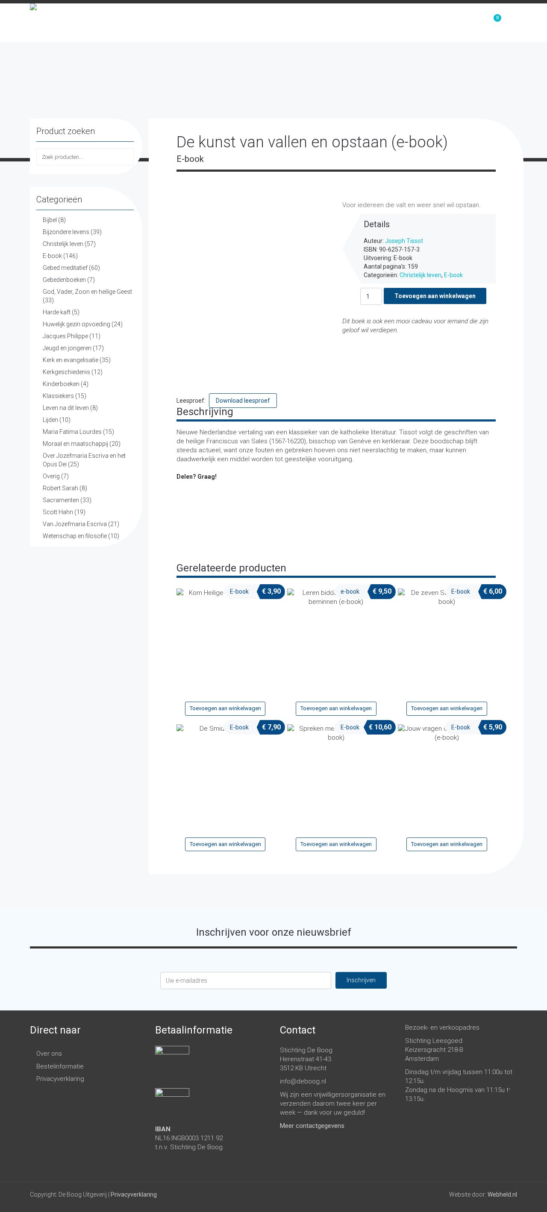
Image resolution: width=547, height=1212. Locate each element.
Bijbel (50, 220)
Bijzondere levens (66, 231)
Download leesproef (243, 400)
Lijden (50, 419)
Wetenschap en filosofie (75, 536)
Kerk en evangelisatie (70, 360)
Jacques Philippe (65, 336)
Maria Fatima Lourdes (72, 431)
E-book (52, 255)
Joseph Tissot (404, 240)
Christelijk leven (63, 243)
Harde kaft (57, 312)
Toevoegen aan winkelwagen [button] (225, 708)
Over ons (446, 22)
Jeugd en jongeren (67, 348)
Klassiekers (58, 395)
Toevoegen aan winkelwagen (435, 296)
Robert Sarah (60, 488)
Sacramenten (61, 500)
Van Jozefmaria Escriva (75, 524)
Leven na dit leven (66, 407)
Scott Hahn (58, 512)
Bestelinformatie (60, 1066)
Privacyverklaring (60, 1079)
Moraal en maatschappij (75, 443)
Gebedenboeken (64, 279)
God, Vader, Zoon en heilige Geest (87, 291)
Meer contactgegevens (312, 1126)
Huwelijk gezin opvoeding (76, 324)
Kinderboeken (61, 384)
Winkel (397, 22)
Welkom (351, 22)
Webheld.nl (502, 1194)
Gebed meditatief (65, 267)
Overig (51, 476)
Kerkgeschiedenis (66, 372)
